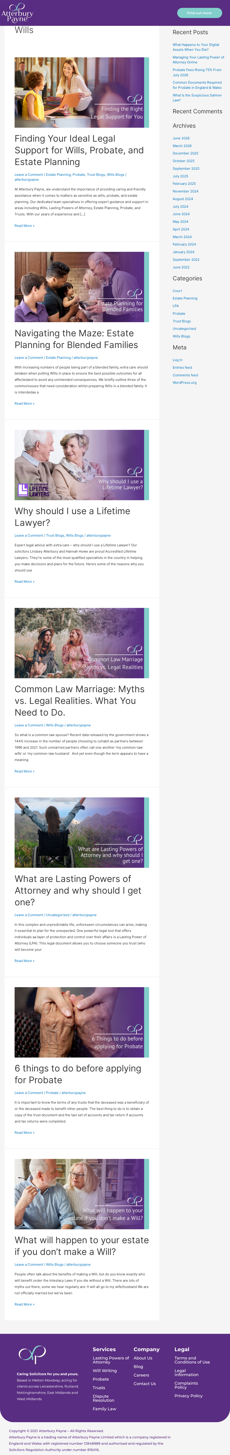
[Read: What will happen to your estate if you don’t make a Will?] (82, 1194)
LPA (176, 306)
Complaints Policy (186, 1385)
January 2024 (184, 252)
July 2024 (180, 206)
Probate (79, 174)
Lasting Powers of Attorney (111, 1360)
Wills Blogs (115, 174)
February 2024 (184, 244)
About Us (143, 1358)
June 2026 (181, 138)
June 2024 (181, 214)
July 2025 (180, 176)
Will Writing (105, 1370)
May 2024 (180, 221)
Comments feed (185, 375)
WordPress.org (185, 382)
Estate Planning (58, 174)
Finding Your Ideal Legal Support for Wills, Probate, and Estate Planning (79, 150)
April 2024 (181, 229)
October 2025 (184, 161)
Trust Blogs (96, 174)
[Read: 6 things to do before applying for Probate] (82, 1022)
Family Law (104, 1408)
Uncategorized (57, 915)
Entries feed (182, 367)
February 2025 (184, 183)
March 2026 (182, 146)
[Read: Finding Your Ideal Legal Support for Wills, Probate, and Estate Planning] (82, 92)
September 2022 (186, 259)
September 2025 (186, 168)
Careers (141, 1375)
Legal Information (187, 1372)
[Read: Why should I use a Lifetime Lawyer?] (82, 465)
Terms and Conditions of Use (192, 1360)
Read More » (25, 225)
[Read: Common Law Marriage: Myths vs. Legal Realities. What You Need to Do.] (82, 642)
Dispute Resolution (103, 1398)
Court (177, 291)
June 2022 (181, 267)
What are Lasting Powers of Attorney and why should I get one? (78, 890)
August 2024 (183, 199)
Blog (138, 1366)
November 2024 (186, 191)
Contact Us (145, 1383)
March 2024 (182, 237)
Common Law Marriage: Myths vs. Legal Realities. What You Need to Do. (80, 700)
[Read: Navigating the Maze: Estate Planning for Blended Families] (82, 287)
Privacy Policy (189, 1395)
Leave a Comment (29, 174)
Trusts (99, 1387)
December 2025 (185, 153)
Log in (177, 360)
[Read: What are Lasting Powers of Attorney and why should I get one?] (82, 832)
